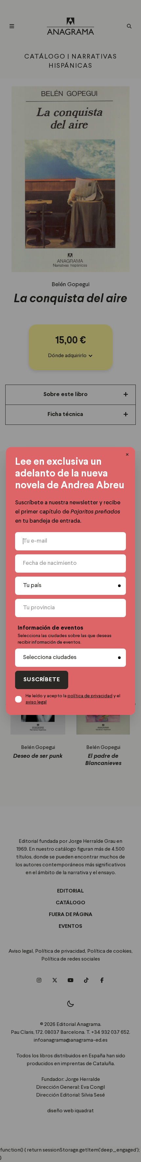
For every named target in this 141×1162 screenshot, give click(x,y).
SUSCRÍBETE (41, 680)
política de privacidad (90, 696)
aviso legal (36, 702)
